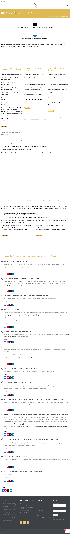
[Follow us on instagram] (24, 522)
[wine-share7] (57, 57)
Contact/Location (40, 517)
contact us (26, 285)
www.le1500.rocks (28, 357)
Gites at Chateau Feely (27, 354)
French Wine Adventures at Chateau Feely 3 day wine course (30, 424)
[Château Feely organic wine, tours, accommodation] (35, 5)
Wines (38, 503)
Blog (39, 512)
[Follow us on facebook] (21, 522)
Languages (4, 1)
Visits (38, 506)
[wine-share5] (35, 57)
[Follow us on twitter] (28, 522)
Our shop (55, 16)
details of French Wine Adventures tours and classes (37, 315)
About (38, 515)
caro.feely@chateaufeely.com (27, 512)
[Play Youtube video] (35, 180)
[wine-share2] (12, 57)
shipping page (7, 285)
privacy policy (61, 517)
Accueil (50, 16)
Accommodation (40, 510)
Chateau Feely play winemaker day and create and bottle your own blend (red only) (26, 423)
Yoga (38, 508)
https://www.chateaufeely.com (27, 514)
